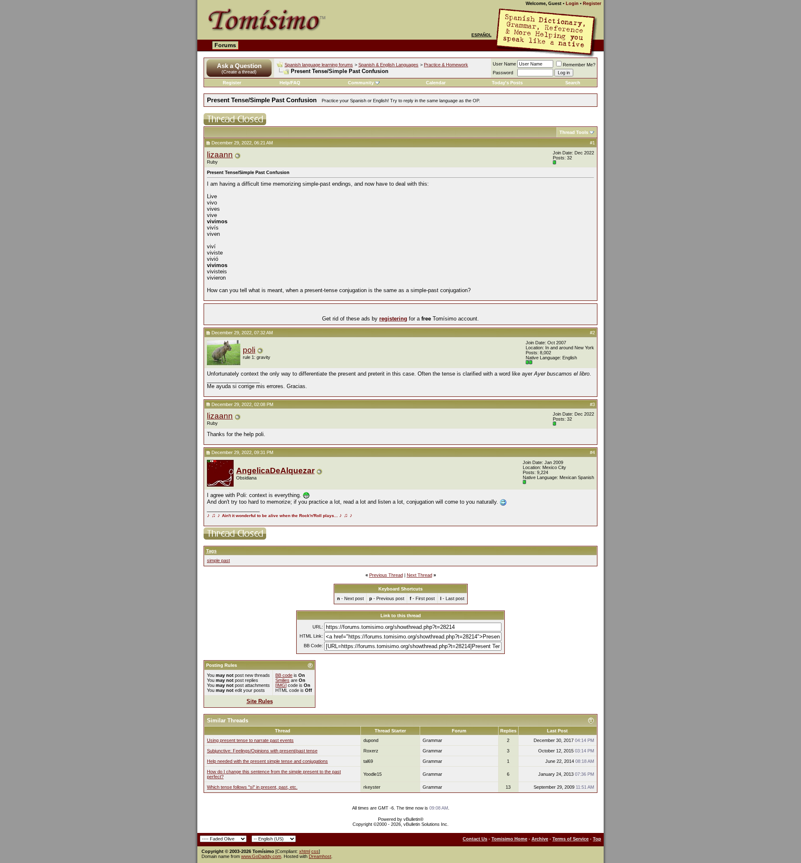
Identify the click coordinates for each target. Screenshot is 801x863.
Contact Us (475, 838)
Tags (211, 550)
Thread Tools (573, 132)
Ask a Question (239, 65)
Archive (539, 838)
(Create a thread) (239, 71)
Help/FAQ (290, 82)
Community (361, 82)
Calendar (436, 82)
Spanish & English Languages (388, 64)
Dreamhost (320, 856)
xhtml (304, 851)
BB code (283, 675)
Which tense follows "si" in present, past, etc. (252, 787)
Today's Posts (507, 82)
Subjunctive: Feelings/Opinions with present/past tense (262, 750)
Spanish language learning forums (319, 64)
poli (249, 350)
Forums (225, 45)
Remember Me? (579, 64)
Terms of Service (570, 838)
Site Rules (260, 701)
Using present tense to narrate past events (250, 740)
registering (393, 318)
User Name (504, 63)
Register (592, 3)
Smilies (282, 680)
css (315, 851)
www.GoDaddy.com (261, 856)
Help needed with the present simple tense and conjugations (267, 761)
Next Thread (419, 575)
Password (503, 72)
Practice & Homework (446, 64)
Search (572, 82)
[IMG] (281, 685)
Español (481, 35)
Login (572, 3)
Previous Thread (386, 575)
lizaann (220, 154)
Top (597, 838)
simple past (218, 560)
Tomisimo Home (509, 838)
